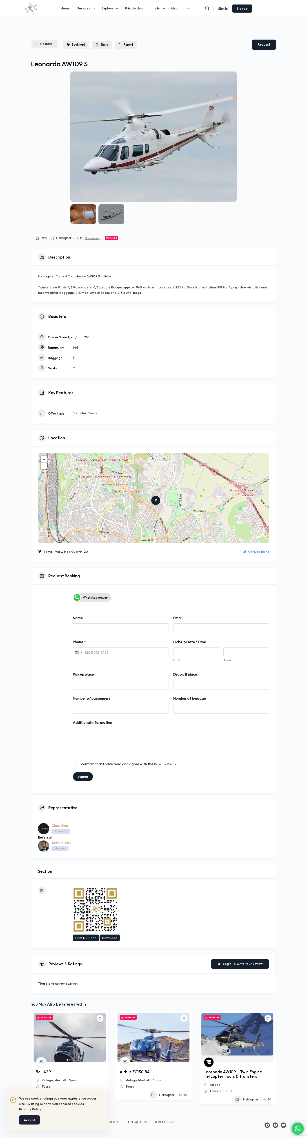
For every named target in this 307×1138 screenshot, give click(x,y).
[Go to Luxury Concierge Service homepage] (31, 7)
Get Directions (258, 552)
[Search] (207, 8)
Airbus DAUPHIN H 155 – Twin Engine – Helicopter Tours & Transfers (237, 1074)
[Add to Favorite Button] (100, 1018)
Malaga (47, 1080)
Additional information (92, 722)
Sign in (223, 9)
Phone (79, 642)
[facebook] (267, 1125)
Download (109, 938)
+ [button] (44, 459)
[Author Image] (41, 1062)
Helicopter (63, 238)
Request (264, 44)
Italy (44, 238)
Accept (29, 1120)
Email (177, 618)
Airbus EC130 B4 (51, 1071)
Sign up (242, 9)
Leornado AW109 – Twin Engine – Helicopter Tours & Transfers (150, 1074)
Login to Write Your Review (243, 964)
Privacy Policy (165, 764)
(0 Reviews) (92, 238)
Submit (83, 776)
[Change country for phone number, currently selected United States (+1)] (78, 652)
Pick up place (83, 674)
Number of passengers (91, 698)
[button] (77, 136)
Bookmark (79, 44)
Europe (130, 1085)
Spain (73, 1080)
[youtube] (283, 1125)
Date (176, 660)
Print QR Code (85, 938)
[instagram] (275, 1125)
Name (78, 618)
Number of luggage (189, 698)
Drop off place (185, 674)
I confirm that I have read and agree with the (128, 764)
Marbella (61, 1080)
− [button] (44, 466)
